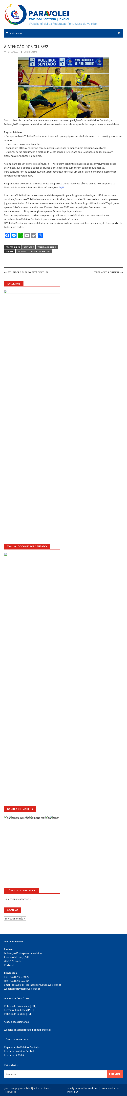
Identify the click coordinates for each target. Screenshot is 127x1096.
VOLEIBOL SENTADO (47, 247)
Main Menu (16, 33)
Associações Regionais (16, 1021)
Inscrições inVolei (14, 1055)
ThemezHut (72, 1091)
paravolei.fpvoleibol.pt (27, 988)
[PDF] (33, 1006)
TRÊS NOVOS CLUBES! (106, 272)
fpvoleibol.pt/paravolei (37, 1029)
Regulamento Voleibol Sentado (22, 1047)
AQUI (61, 187)
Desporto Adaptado (40, 251)
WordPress (93, 1088)
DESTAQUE (29, 247)
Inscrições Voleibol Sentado (19, 1051)
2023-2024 (21, 251)
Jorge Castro (30, 51)
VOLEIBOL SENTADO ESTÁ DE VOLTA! (28, 272)
